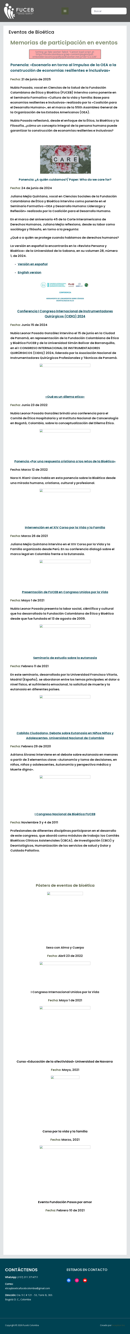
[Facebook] (69, 1280)
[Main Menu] (65, 11)
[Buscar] (124, 11)
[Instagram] (77, 1280)
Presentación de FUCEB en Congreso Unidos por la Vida (65, 592)
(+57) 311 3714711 (21, 1277)
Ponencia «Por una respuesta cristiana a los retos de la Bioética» (65, 461)
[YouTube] (85, 1280)
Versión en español (33, 264)
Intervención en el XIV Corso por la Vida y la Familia (65, 527)
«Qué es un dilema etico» (65, 397)
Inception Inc (118, 1325)
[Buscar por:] (108, 11)
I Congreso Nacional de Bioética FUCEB (65, 814)
